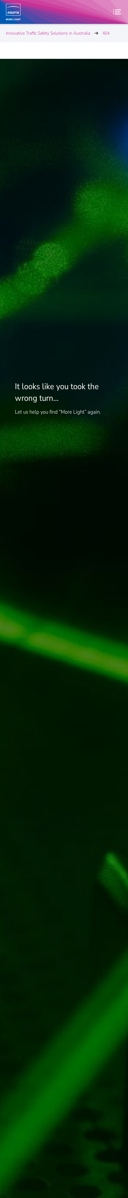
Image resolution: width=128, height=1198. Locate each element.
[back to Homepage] (13, 12)
